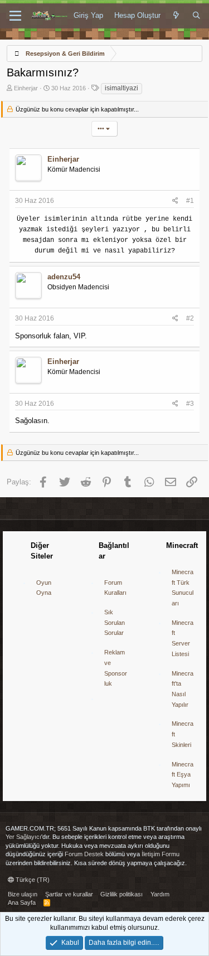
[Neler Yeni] (176, 15)
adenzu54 (63, 277)
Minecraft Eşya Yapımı (182, 774)
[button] (15, 16)
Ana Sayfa (22, 902)
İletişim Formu (160, 854)
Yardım (159, 894)
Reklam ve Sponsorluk (115, 668)
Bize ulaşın (22, 894)
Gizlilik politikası (121, 894)
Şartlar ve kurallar (69, 894)
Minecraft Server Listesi (182, 638)
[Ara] (196, 15)
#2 (190, 318)
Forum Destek (84, 854)
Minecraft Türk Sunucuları (182, 587)
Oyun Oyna (43, 587)
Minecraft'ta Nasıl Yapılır (182, 689)
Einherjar (26, 88)
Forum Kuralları (115, 587)
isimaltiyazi (121, 88)
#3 (190, 403)
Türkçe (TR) (32, 879)
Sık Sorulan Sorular (114, 622)
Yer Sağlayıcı (23, 836)
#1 (190, 201)
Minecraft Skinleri (182, 734)
